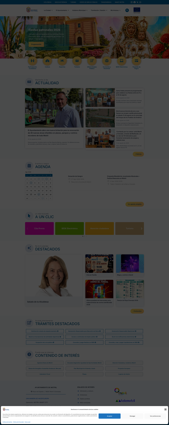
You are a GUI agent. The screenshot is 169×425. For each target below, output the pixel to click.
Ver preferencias (155, 416)
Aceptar (109, 416)
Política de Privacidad (18, 422)
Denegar (132, 416)
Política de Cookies (7, 422)
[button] (165, 409)
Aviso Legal (27, 422)
